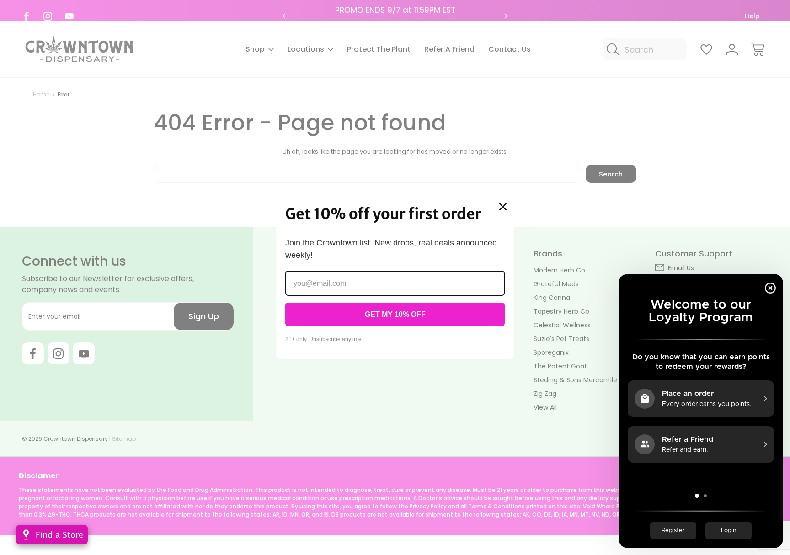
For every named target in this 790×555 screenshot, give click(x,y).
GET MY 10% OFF (395, 314)
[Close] (503, 207)
